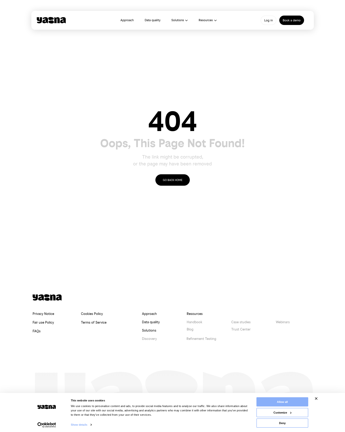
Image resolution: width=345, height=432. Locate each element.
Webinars (283, 322)
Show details (79, 424)
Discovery (149, 339)
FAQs (37, 331)
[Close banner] (316, 398)
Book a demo (292, 20)
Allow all (282, 401)
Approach (127, 20)
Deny (282, 423)
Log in (268, 20)
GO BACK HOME (172, 180)
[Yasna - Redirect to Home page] (51, 20)
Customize (280, 412)
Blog (190, 329)
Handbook (194, 322)
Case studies (241, 322)
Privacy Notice (43, 314)
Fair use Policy (43, 322)
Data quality (152, 20)
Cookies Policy (92, 314)
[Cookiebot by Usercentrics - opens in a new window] (46, 425)
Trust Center (241, 329)
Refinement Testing (201, 339)
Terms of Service (93, 322)
